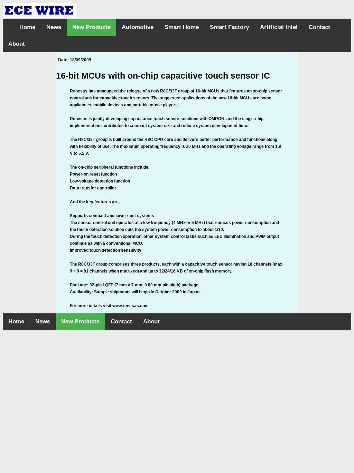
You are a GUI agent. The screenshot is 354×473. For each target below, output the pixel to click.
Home (27, 27)
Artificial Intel (279, 27)
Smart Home (182, 27)
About (16, 44)
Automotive (137, 27)
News (53, 27)
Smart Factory (229, 27)
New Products (91, 27)
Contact (319, 27)
